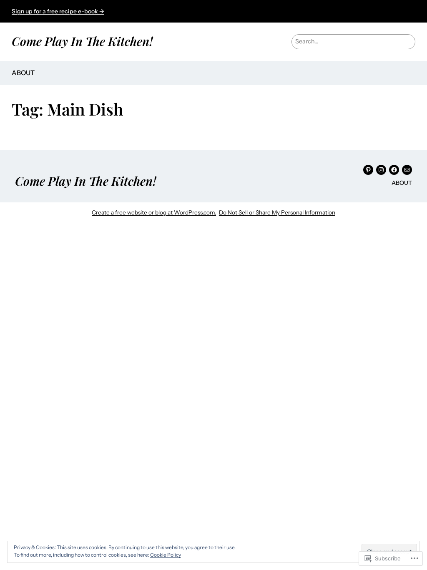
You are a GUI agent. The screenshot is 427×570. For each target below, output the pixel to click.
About (23, 73)
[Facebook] (394, 170)
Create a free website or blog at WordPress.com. (154, 212)
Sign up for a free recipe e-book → (58, 11)
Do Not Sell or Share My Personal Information (277, 212)
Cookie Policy (165, 555)
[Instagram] (381, 170)
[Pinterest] (368, 170)
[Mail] (407, 170)
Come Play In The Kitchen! (82, 41)
